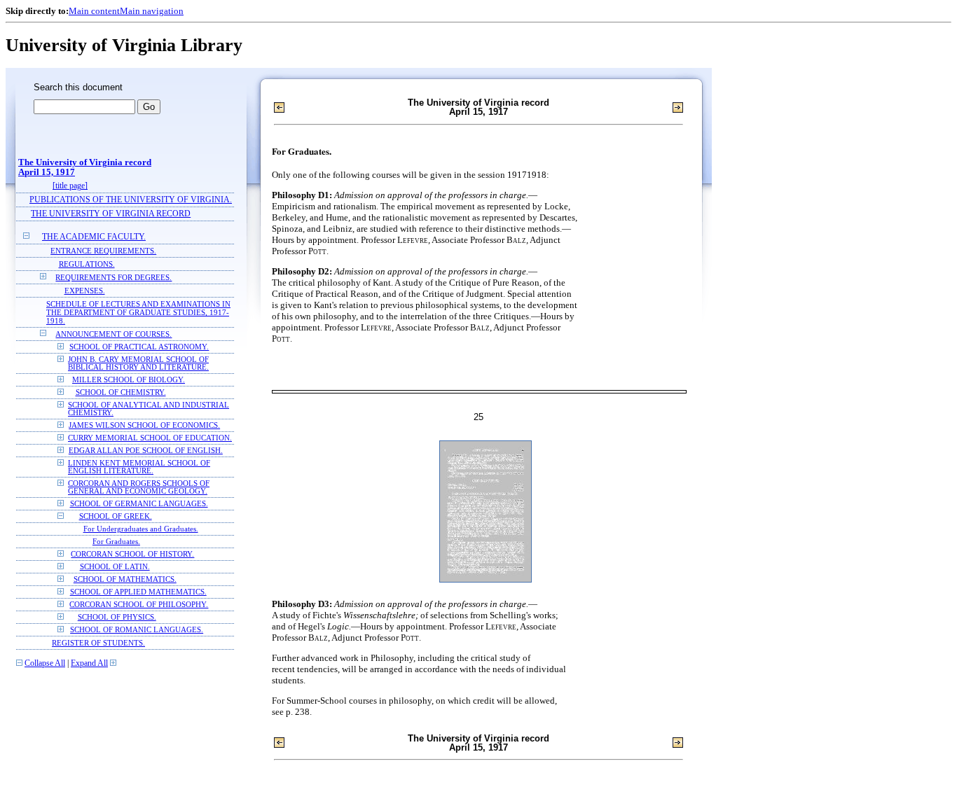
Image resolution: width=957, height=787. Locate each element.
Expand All (89, 663)
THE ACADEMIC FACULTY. (94, 237)
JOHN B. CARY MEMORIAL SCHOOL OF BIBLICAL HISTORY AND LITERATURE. (138, 363)
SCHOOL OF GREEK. (115, 516)
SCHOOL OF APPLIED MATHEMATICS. (138, 592)
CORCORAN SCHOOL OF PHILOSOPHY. (138, 604)
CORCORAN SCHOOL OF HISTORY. (132, 554)
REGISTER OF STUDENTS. (98, 643)
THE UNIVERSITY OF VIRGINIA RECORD (111, 213)
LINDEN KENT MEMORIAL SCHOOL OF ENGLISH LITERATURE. (139, 467)
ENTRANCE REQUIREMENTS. (103, 250)
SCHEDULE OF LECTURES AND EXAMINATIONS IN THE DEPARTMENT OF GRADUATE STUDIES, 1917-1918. (138, 312)
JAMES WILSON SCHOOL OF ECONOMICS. (144, 425)
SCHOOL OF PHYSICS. (117, 617)
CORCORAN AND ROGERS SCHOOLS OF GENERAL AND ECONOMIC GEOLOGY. (138, 487)
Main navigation (152, 11)
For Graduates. (116, 541)
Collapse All (45, 663)
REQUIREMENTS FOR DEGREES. (113, 277)
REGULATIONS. (87, 264)
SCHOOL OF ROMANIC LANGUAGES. (136, 630)
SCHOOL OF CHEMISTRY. (121, 392)
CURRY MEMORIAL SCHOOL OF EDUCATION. (150, 438)
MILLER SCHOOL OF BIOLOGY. (128, 380)
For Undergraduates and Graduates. (140, 529)
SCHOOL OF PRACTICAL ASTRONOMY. (139, 347)
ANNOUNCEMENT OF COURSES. (113, 334)
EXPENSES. (84, 290)
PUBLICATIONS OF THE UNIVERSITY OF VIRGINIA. (130, 199)
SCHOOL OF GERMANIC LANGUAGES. (139, 504)
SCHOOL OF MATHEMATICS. (125, 579)
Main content (94, 11)
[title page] (70, 185)
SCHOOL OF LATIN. (115, 567)
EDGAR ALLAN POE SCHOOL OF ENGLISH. (146, 450)
